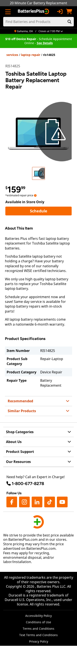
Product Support (20, 451)
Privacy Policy (38, 641)
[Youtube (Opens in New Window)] (62, 502)
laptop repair (30, 55)
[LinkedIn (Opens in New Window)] (37, 502)
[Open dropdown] (35, 195)
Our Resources (18, 461)
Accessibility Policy (38, 616)
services (12, 55)
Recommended (20, 401)
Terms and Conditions (38, 628)
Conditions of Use (38, 622)
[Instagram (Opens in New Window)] (24, 502)
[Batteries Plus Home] (33, 11)
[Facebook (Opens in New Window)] (11, 502)
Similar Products (22, 411)
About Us (14, 441)
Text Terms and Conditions (38, 635)
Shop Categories (20, 432)
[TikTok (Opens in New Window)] (49, 502)
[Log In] (59, 11)
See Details (45, 43)
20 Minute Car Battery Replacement (38, 3)
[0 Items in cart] (69, 11)
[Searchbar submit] (69, 21)
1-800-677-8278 (28, 483)
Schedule (51, 210)
